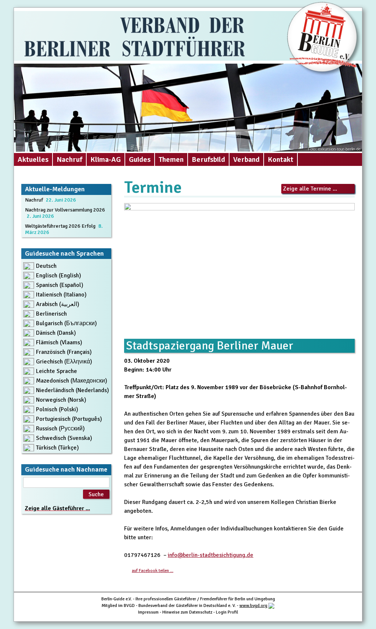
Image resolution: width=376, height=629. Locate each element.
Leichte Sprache (56, 371)
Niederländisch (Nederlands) (72, 390)
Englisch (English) (58, 275)
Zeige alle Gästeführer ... (57, 508)
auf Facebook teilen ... (152, 570)
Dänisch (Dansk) (56, 333)
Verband (246, 159)
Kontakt (280, 159)
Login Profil (227, 612)
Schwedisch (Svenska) (64, 438)
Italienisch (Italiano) (61, 294)
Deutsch (46, 266)
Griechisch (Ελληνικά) (64, 361)
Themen (171, 159)
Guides (140, 159)
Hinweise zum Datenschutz (187, 612)
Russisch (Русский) (60, 428)
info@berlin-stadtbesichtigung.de (210, 555)
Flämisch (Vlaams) (59, 342)
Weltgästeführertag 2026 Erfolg (60, 226)
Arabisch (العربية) (57, 304)
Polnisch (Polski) (57, 409)
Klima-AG (105, 159)
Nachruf (69, 159)
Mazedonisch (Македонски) (71, 380)
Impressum (148, 612)
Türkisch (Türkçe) (57, 447)
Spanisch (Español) (59, 285)
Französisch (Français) (64, 352)
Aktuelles (33, 159)
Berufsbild (208, 159)
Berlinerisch (51, 313)
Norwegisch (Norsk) (61, 400)
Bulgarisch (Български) (66, 323)
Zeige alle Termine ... (310, 188)
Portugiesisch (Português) (69, 419)
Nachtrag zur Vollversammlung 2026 (65, 210)
